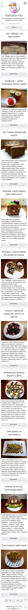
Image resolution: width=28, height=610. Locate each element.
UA (2, 2)
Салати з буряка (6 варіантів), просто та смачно (14, 313)
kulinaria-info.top (10, 606)
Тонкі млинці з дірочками (14, 545)
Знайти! (14, 27)
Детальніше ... (14, 73)
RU (2, 6)
